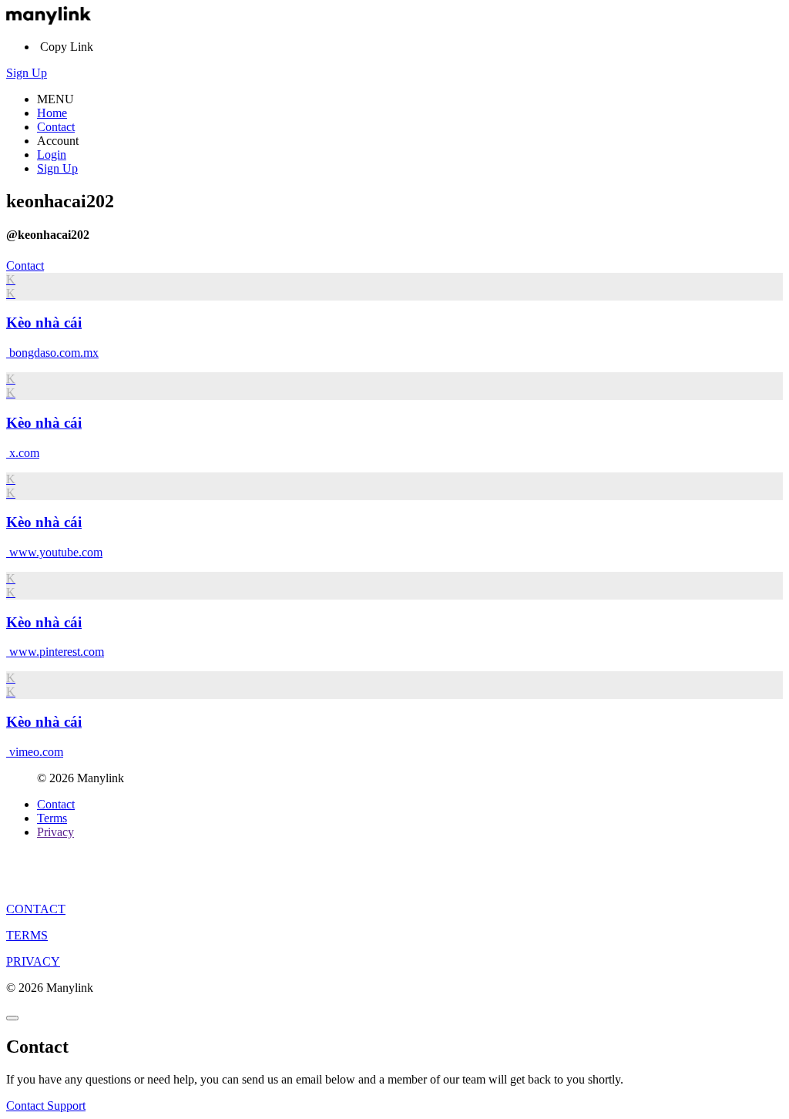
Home (52, 112)
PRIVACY (33, 961)
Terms (52, 818)
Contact (56, 126)
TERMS (27, 935)
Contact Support (46, 1105)
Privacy (55, 831)
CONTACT (35, 909)
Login (51, 154)
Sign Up (26, 72)
